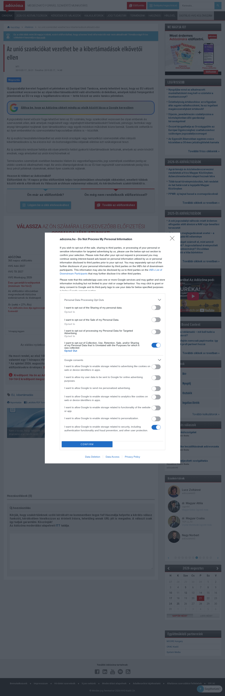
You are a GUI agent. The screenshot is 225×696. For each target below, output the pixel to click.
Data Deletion (92, 456)
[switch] (156, 307)
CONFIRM (87, 444)
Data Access (112, 456)
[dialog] (112, 348)
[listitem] (112, 300)
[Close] (173, 239)
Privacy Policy (132, 456)
